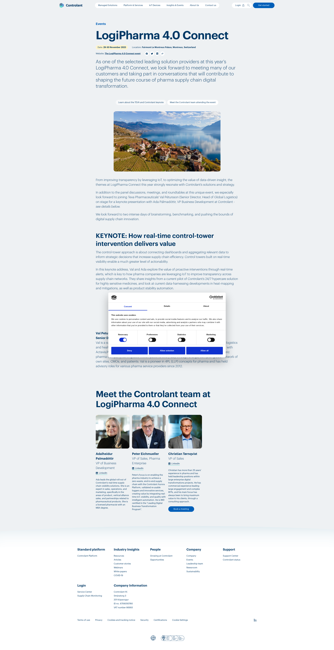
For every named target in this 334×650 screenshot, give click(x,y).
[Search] (249, 5)
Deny (129, 350)
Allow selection (167, 350)
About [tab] (206, 306)
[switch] (152, 340)
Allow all (204, 350)
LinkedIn (103, 473)
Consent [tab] (128, 306)
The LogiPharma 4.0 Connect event (123, 54)
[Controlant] (70, 5)
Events (101, 24)
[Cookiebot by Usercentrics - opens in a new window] (211, 297)
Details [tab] (167, 306)
